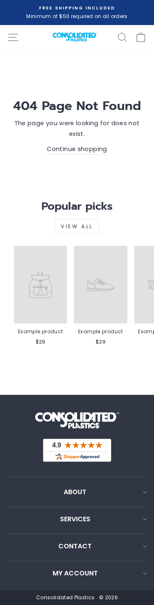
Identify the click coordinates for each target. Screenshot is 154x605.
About (75, 492)
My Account (75, 573)
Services (75, 519)
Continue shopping (77, 149)
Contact (75, 546)
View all (77, 226)
